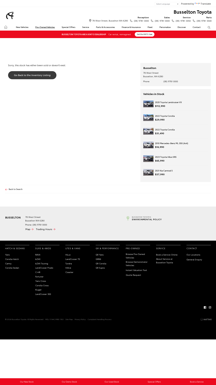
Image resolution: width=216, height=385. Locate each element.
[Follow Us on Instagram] (210, 307)
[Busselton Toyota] (9, 15)
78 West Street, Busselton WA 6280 (110, 20)
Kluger (38, 289)
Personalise (165, 27)
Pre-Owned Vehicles (45, 27)
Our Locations (193, 254)
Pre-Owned (133, 248)
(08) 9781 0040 (204, 19)
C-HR (37, 272)
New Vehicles (22, 27)
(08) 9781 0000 (141, 19)
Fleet (150, 27)
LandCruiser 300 (43, 294)
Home (5, 26)
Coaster (69, 272)
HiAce (68, 267)
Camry (8, 263)
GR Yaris (100, 254)
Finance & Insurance (131, 27)
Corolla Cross (42, 285)
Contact (197, 27)
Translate (206, 3)
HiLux (68, 254)
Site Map (69, 319)
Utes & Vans (72, 248)
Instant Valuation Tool (136, 270)
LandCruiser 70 (72, 259)
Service (85, 27)
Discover (182, 27)
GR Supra (100, 267)
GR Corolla (101, 263)
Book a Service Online (167, 254)
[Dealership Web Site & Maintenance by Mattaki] (206, 319)
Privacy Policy (80, 319)
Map (27, 229)
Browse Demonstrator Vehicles (137, 263)
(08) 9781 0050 (183, 19)
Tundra (68, 263)
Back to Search (15, 189)
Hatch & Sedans (15, 248)
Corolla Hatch (12, 259)
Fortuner (39, 276)
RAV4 (37, 254)
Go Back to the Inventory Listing (32, 75)
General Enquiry (194, 259)
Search (209, 27)
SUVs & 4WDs (43, 248)
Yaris (7, 254)
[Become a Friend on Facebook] (205, 307)
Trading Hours (44, 229)
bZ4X (37, 259)
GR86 (98, 259)
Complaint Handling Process (100, 319)
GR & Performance (107, 248)
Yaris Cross (40, 280)
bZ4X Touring (41, 263)
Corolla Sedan (12, 267)
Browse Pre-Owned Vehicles (135, 256)
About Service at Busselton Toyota (164, 260)
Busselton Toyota (193, 11)
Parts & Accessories (105, 27)
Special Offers (68, 27)
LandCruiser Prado (44, 267)
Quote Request (133, 274)
